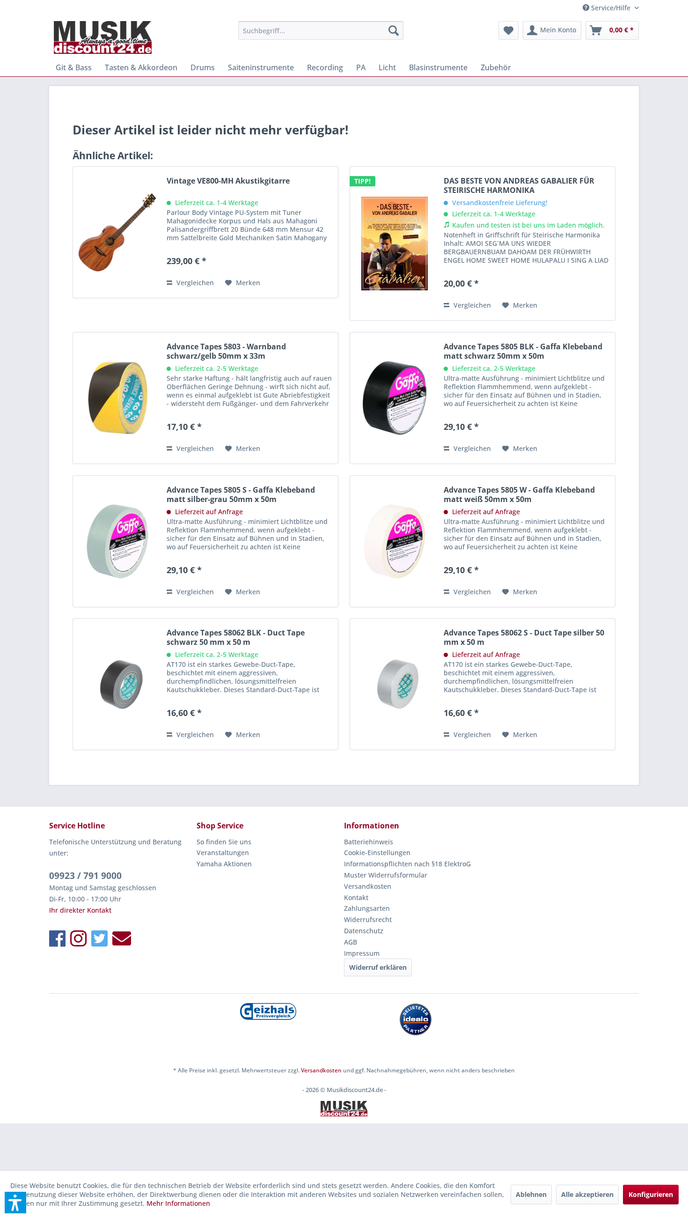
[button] (15, 1202)
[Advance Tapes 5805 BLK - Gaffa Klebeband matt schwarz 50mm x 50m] (394, 398)
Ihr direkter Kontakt (80, 910)
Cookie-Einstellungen (377, 852)
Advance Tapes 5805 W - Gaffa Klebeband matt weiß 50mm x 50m (519, 494)
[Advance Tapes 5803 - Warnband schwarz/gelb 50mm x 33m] (117, 398)
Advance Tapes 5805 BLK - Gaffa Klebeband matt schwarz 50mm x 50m (523, 351)
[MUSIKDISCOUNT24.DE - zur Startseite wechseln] (103, 37)
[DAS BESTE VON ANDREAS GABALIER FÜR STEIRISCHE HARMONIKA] (394, 243)
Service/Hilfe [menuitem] (610, 7)
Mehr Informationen (178, 1203)
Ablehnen (531, 1194)
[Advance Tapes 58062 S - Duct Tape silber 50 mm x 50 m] (394, 684)
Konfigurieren (651, 1194)
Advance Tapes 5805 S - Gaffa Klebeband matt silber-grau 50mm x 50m (241, 494)
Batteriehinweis (368, 841)
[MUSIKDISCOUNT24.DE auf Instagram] (78, 938)
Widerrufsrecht (368, 919)
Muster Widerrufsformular (385, 875)
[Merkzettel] (508, 30)
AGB (350, 941)
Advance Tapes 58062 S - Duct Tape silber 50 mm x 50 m (524, 637)
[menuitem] (320, 30)
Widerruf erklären (378, 967)
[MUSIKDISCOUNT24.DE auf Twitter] (99, 938)
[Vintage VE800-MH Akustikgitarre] (117, 232)
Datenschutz (363, 930)
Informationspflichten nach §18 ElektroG (407, 863)
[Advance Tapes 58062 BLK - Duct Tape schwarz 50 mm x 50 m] (117, 684)
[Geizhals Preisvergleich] (268, 1011)
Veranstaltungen (223, 852)
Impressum (362, 953)
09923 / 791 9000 (85, 876)
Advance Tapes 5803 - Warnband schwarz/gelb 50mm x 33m (226, 351)
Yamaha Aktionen (224, 863)
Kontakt (356, 897)
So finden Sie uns (224, 841)
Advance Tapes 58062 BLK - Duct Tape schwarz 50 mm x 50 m (236, 637)
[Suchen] (393, 30)
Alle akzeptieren (587, 1194)
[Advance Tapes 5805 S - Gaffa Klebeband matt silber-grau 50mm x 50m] (117, 541)
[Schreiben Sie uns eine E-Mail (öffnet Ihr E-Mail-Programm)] (121, 938)
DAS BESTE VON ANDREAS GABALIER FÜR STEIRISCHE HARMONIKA (519, 185)
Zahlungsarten (367, 908)
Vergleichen (194, 282)
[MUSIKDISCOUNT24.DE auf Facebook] (57, 938)
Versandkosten (367, 886)
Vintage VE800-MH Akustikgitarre (228, 181)
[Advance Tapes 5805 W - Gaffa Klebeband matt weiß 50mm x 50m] (394, 541)
